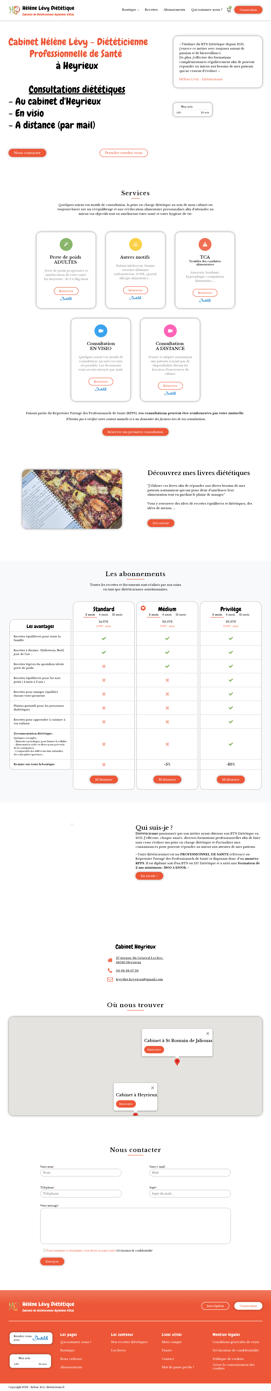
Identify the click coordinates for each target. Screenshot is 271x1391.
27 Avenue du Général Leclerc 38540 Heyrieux (140, 960)
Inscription (215, 1306)
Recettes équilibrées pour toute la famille (37, 638)
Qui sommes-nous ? (206, 9)
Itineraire (126, 1104)
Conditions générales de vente (236, 1342)
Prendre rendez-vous (123, 153)
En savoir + (149, 876)
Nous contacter (27, 153)
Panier (167, 1350)
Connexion (248, 10)
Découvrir (161, 523)
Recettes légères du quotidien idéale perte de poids (39, 666)
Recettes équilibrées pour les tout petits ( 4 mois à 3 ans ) (37, 680)
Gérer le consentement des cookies (234, 1366)
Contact (168, 1359)
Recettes (151, 9)
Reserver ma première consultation (135, 432)
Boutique (129, 9)
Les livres (118, 1350)
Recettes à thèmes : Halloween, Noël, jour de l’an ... (39, 652)
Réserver (66, 291)
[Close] (152, 1088)
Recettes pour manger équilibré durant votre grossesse (36, 694)
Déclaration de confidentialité (134, 1250)
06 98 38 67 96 (127, 970)
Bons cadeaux (71, 1359)
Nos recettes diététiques (129, 1342)
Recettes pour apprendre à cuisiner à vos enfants (39, 721)
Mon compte (172, 1342)
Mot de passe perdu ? (178, 1367)
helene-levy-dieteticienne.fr (48, 1387)
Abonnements (174, 9)
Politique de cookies (228, 1359)
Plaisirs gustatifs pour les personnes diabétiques (39, 707)
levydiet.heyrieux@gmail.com (139, 979)
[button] (177, 1062)
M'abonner (103, 779)
